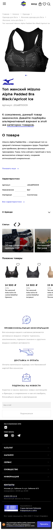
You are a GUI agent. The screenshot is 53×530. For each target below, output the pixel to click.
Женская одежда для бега (32, 17)
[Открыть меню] (4, 4)
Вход (34, 4)
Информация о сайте (28, 510)
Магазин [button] (9, 455)
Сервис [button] (8, 462)
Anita (13, 288)
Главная (5, 14)
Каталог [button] (8, 448)
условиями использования (15, 525)
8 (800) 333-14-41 (10, 496)
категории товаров (20, 125)
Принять (44, 524)
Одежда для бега (10, 17)
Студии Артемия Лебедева (30, 508)
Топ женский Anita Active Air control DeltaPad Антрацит (17, 294)
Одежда (26, 14)
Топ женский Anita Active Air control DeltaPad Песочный (38, 294)
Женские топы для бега (12, 20)
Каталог (16, 14)
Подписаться (26, 414)
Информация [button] (11, 477)
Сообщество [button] (11, 469)
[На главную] (23, 4)
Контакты (9, 485)
